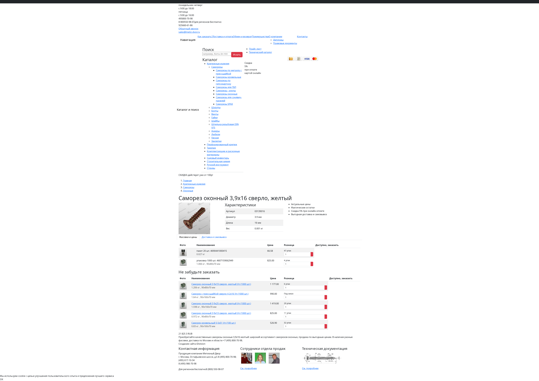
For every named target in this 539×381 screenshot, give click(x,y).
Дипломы (278, 39)
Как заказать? (205, 36)
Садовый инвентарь (218, 158)
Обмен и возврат (242, 36)
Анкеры (215, 131)
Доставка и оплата (223, 36)
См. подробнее (248, 368)
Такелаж (211, 147)
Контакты (302, 36)
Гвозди (215, 137)
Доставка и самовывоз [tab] (214, 237)
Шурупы (216, 107)
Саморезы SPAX (224, 104)
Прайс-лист (255, 48)
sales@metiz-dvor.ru (189, 32)
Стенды (211, 168)
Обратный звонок (188, 28)
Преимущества (260, 36)
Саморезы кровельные (228, 77)
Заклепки (216, 141)
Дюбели (215, 134)
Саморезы (217, 67)
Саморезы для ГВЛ (226, 87)
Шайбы (215, 120)
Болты (214, 110)
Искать (237, 54)
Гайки (214, 117)
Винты (214, 114)
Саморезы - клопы (226, 90)
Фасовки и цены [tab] (188, 237)
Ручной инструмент (218, 164)
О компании (275, 36)
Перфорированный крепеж (222, 144)
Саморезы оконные (226, 93)
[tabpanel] (269, 254)
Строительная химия (218, 161)
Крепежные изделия (218, 63)
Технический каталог (260, 52)
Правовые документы (285, 43)
